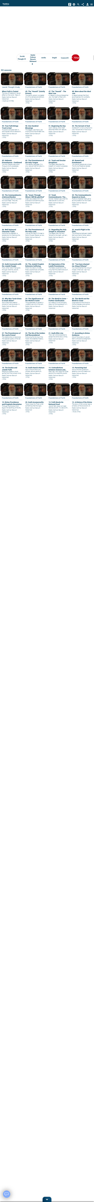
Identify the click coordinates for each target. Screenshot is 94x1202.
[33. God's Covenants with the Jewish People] (12, 262)
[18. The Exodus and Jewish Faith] (12, 366)
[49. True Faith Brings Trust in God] (12, 124)
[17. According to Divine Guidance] (82, 331)
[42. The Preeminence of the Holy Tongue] (35, 159)
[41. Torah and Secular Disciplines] (59, 159)
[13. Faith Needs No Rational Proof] (59, 401)
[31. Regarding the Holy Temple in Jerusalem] (59, 228)
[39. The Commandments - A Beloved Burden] (12, 193)
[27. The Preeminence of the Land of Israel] (12, 331)
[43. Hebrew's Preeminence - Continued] (12, 159)
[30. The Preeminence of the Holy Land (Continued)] (35, 228)
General (65, 57)
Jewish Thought (22, 58)
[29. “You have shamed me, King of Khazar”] (82, 262)
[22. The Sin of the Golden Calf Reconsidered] (35, 331)
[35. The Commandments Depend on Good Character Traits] (82, 193)
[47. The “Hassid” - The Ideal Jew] (59, 90)
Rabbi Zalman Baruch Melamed (32, 57)
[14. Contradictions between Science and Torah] (59, 366)
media (43, 58)
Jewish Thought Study (11, 87)
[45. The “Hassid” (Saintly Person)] (35, 90)
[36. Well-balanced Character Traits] (12, 228)
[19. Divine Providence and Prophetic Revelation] (12, 401)
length (54, 58)
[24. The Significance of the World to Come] (35, 297)
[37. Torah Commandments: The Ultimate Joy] (59, 193)
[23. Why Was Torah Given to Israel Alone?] (12, 297)
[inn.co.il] (69, 4)
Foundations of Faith (33, 87)
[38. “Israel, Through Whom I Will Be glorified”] (35, 193)
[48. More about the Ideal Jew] (82, 90)
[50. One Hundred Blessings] (35, 124)
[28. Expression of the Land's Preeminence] (59, 262)
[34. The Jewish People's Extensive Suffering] (35, 262)
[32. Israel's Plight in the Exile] (82, 228)
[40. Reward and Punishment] (82, 159)
